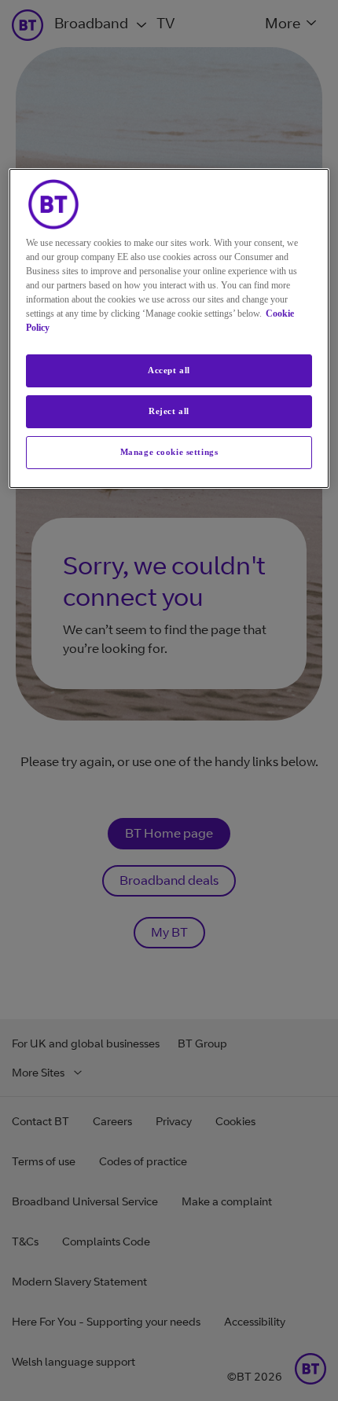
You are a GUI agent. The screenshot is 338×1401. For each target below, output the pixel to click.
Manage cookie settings (169, 452)
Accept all (169, 370)
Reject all (169, 411)
